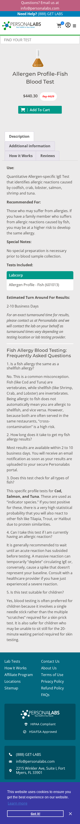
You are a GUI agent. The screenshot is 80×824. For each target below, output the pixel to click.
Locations (12, 681)
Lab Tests (12, 661)
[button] (59, 26)
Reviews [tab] (47, 155)
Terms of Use (52, 674)
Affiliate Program (18, 674)
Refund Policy (52, 688)
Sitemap (11, 688)
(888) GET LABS (50, 13)
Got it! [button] (35, 814)
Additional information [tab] (29, 145)
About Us (49, 668)
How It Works (15, 668)
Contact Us (50, 661)
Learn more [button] (17, 803)
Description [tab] (19, 136)
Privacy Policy (52, 681)
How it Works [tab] (21, 155)
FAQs (45, 694)
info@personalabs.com (40, 8)
